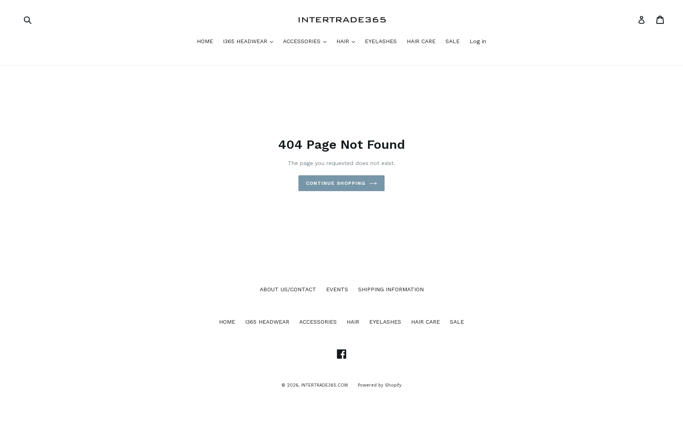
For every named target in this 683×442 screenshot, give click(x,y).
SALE (452, 41)
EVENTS (337, 289)
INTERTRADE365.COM (324, 385)
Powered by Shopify (380, 385)
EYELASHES (381, 41)
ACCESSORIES (303, 41)
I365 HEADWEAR (246, 41)
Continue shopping (335, 183)
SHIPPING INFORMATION (391, 289)
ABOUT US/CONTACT (288, 289)
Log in (478, 41)
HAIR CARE (421, 41)
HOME (205, 41)
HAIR (343, 41)
